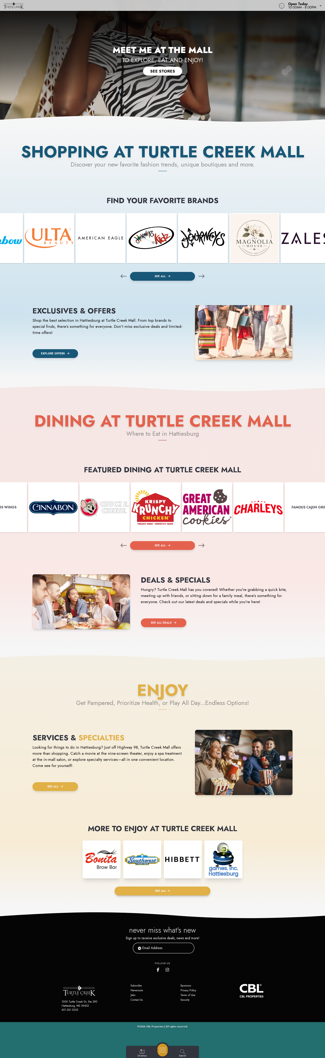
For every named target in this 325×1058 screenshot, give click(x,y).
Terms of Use (187, 995)
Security (184, 1000)
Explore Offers (53, 353)
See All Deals (161, 623)
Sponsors (185, 986)
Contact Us (137, 1000)
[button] (303, 5)
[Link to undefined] (49, 238)
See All (161, 276)
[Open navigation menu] (162, 1050)
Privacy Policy (188, 990)
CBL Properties (155, 1026)
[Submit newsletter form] (188, 948)
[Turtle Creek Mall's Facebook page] (158, 969)
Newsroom (137, 990)
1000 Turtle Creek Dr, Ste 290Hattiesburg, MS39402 (79, 1004)
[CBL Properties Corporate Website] (239, 991)
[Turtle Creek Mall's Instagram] (167, 969)
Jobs (133, 995)
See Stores (162, 71)
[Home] (122, 5)
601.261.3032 (70, 1010)
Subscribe (136, 986)
